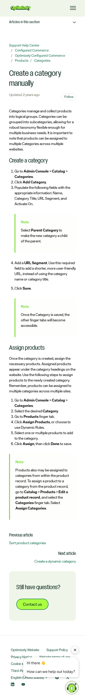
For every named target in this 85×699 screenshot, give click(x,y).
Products (21, 60)
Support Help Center (24, 45)
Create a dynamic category (55, 561)
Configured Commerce (32, 50)
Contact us (32, 604)
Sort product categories (27, 543)
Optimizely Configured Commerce (40, 55)
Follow (68, 96)
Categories (42, 60)
